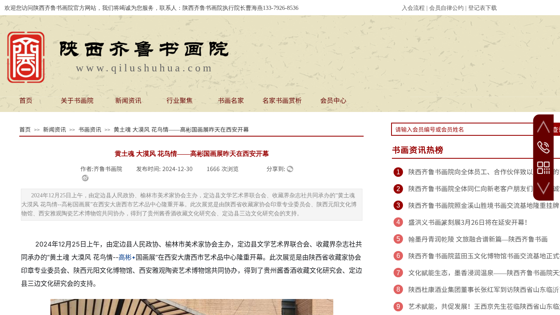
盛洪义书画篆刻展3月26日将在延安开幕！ (469, 222)
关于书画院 (77, 100)
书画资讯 (89, 129)
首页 (25, 100)
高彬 (125, 257)
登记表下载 (482, 8)
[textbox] (470, 129)
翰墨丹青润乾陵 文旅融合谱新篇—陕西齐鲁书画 (478, 239)
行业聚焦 (179, 100)
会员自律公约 (446, 8)
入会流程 (413, 8)
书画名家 (231, 100)
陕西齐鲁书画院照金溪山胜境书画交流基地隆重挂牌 (483, 205)
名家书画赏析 (282, 100)
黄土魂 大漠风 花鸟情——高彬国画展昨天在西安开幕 (181, 129)
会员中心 (333, 100)
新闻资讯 (128, 100)
